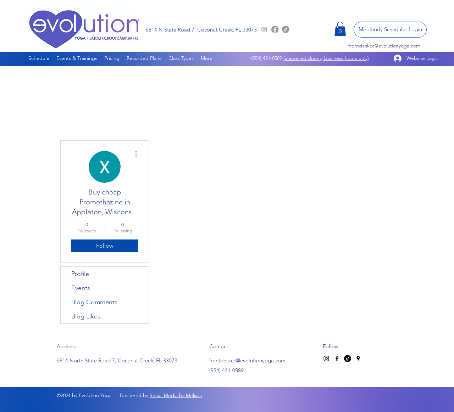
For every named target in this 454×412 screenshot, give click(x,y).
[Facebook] (274, 29)
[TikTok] (285, 29)
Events (80, 288)
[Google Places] (358, 358)
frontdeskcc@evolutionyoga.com (247, 360)
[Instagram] (264, 29)
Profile (80, 274)
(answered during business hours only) (326, 58)
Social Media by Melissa (176, 395)
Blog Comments (94, 302)
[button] (340, 29)
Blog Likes (85, 316)
